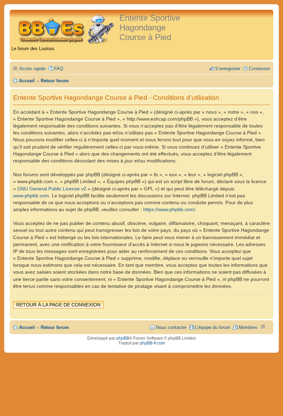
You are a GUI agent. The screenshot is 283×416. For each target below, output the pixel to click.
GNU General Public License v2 (51, 188)
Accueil (27, 327)
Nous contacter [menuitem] (171, 327)
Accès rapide (32, 68)
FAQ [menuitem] (58, 68)
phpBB (122, 338)
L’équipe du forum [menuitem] (212, 327)
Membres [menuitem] (248, 327)
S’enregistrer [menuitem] (227, 68)
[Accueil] (65, 28)
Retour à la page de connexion (58, 305)
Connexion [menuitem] (259, 68)
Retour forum (55, 327)
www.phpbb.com (31, 195)
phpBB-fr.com (152, 343)
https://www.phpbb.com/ (169, 209)
